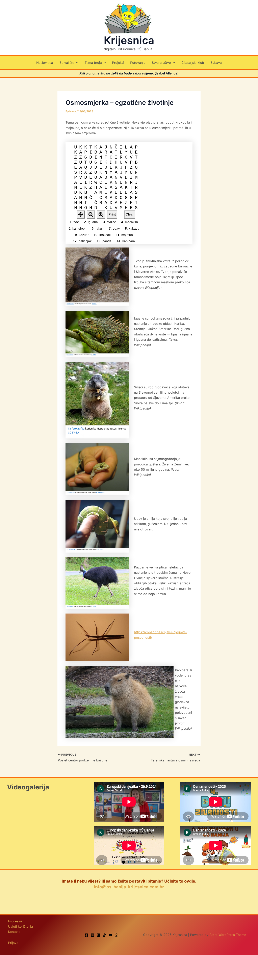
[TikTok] (104, 935)
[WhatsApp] (116, 935)
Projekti (118, 63)
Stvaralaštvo (161, 63)
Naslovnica (44, 63)
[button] (76, 62)
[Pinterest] (98, 935)
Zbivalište (66, 63)
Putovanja (137, 63)
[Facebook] (86, 935)
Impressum (16, 921)
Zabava (216, 63)
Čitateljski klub (192, 63)
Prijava (13, 943)
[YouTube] (110, 935)
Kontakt (14, 932)
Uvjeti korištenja (20, 926)
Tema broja (93, 63)
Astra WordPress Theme (227, 935)
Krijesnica (129, 40)
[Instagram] (92, 935)
